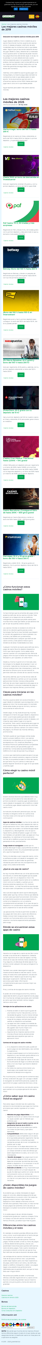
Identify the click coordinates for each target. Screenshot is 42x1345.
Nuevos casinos (7, 1295)
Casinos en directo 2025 (10, 1297)
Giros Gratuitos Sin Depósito (12, 1310)
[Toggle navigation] (31, 17)
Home (4, 24)
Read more (23, 9)
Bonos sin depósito (8, 1308)
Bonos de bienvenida (9, 1306)
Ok (16, 9)
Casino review (8, 147)
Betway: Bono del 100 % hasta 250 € (20, 269)
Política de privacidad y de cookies (14, 1319)
